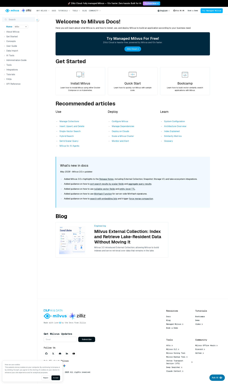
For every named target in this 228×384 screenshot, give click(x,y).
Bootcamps (200, 316)
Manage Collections (69, 121)
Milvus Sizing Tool (175, 353)
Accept (55, 378)
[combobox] (164, 10)
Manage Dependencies (123, 126)
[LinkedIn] (67, 353)
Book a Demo (193, 11)
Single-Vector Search (70, 131)
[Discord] (60, 353)
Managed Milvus (173, 324)
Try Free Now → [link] (151, 3)
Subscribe (86, 339)
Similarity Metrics (173, 136)
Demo (197, 320)
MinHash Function (103, 193)
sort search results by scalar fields (107, 184)
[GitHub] (46, 353)
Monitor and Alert (120, 141)
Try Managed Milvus (211, 10)
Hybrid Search (67, 136)
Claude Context (173, 371)
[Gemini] (64, 366)
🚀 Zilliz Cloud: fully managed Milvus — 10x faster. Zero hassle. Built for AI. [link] (105, 3)
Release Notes (106, 179)
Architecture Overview (175, 126)
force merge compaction (141, 198)
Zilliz (83, 322)
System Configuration (174, 121)
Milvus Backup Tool (175, 357)
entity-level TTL (127, 189)
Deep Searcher (173, 367)
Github (198, 353)
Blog (84, 10)
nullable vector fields (104, 189)
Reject (45, 378)
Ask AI (215, 377)
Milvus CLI (171, 349)
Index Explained (172, 131)
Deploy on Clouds (120, 131)
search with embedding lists (103, 198)
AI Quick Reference (175, 332)
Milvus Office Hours (205, 345)
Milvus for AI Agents (69, 145)
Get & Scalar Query (69, 141)
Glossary (168, 141)
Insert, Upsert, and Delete (72, 126)
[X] (53, 353)
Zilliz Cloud (132, 49)
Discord (199, 349)
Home (9, 26)
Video (198, 324)
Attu (168, 345)
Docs (54, 10)
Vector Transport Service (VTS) (174, 362)
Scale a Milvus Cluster (123, 136)
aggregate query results (139, 184)
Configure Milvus (120, 121)
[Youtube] (73, 353)
